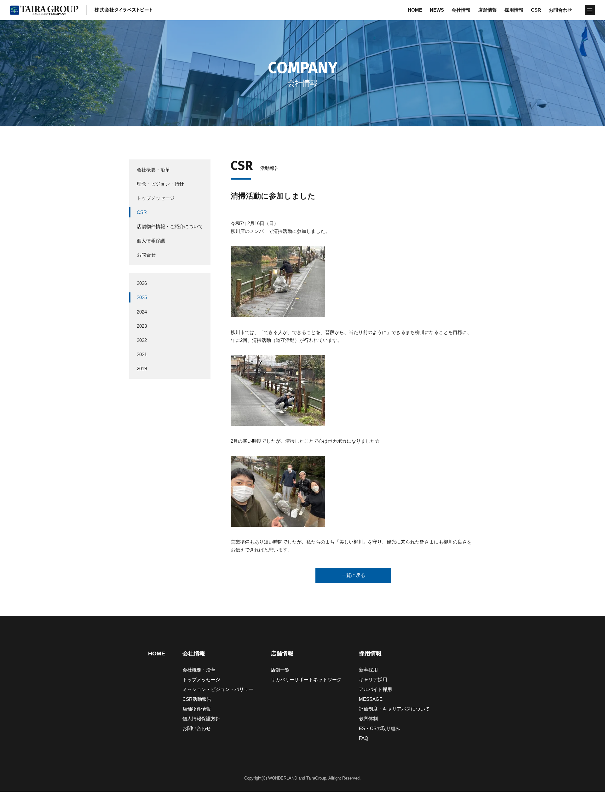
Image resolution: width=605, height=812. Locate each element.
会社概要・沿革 (153, 169)
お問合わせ (560, 10)
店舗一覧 (280, 669)
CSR (536, 10)
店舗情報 (487, 10)
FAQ (363, 738)
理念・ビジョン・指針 (160, 184)
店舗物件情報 (196, 708)
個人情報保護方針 (201, 718)
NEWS (437, 10)
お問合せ (146, 255)
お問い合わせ (196, 728)
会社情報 (461, 10)
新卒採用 (368, 669)
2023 (142, 326)
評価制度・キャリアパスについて (394, 708)
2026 (142, 283)
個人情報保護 (151, 241)
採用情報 (513, 10)
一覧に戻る (353, 575)
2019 (142, 368)
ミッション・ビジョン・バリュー (217, 689)
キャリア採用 (373, 679)
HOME (415, 10)
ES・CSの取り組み (379, 728)
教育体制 (368, 718)
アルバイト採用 (375, 689)
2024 (142, 311)
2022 (142, 340)
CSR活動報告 (196, 699)
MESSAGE (371, 699)
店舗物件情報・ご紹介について (170, 226)
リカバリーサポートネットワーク (306, 679)
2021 (142, 354)
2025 (142, 297)
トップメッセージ (156, 198)
